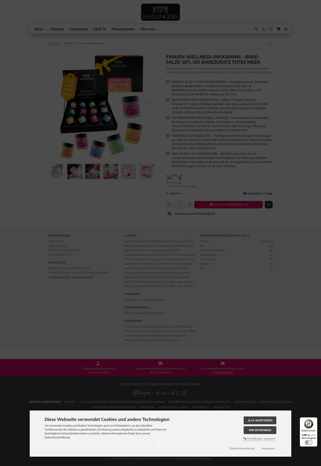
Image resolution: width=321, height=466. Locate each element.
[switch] (308, 442)
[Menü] (315, 419)
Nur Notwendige (260, 430)
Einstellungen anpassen (261, 438)
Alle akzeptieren (260, 420)
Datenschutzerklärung (242, 448)
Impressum (268, 448)
